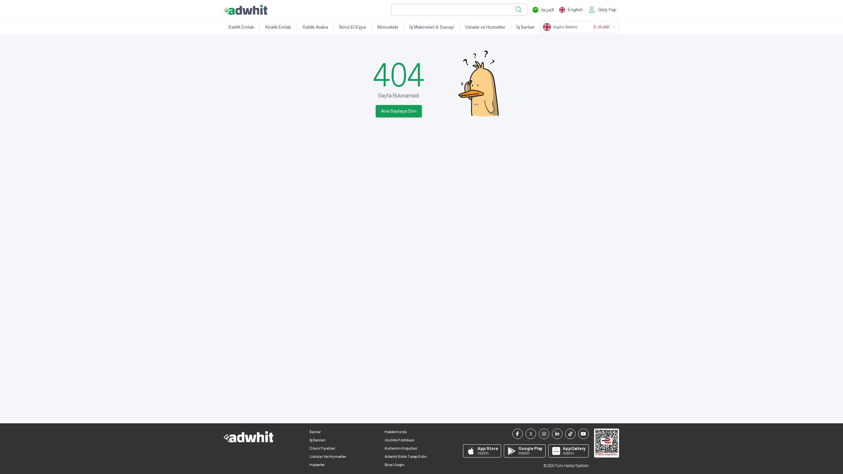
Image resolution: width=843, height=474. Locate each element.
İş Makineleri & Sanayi (431, 27)
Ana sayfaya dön (399, 111)
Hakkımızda (396, 432)
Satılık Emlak (241, 27)
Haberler (317, 464)
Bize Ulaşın (394, 464)
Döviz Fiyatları (322, 448)
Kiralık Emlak (278, 27)
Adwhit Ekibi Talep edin (406, 456)
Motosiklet (387, 27)
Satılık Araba (315, 27)
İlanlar (315, 432)
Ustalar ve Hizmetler (485, 27)
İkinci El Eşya (352, 27)
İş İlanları (525, 27)
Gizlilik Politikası (399, 440)
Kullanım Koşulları (401, 448)
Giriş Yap (607, 9)
